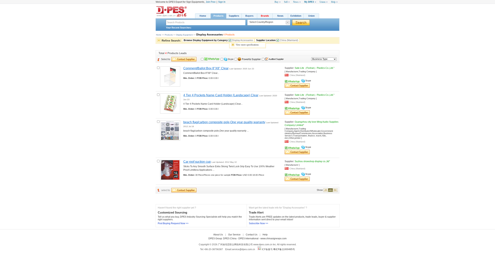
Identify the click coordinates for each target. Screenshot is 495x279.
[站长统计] (259, 249)
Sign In (221, 2)
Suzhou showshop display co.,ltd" (312, 161)
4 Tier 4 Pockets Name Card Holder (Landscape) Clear (220, 95)
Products (218, 16)
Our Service (234, 234)
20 (325, 190)
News (280, 16)
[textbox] (205, 22)
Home (203, 16)
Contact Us (251, 234)
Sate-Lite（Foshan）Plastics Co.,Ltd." (314, 68)
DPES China (230, 238)
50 (335, 190)
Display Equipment (184, 35)
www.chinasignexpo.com (273, 238)
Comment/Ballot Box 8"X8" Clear (206, 68)
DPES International (248, 238)
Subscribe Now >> (258, 223)
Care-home (276, 234)
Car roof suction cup (197, 161)
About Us (218, 234)
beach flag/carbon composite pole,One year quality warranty (224, 122)
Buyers (249, 16)
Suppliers (234, 16)
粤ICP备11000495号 (284, 249)
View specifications (247, 44)
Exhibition (295, 16)
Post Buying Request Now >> (173, 223)
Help (265, 234)
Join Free (211, 2)
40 (330, 190)
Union (311, 16)
